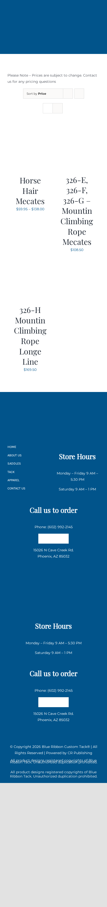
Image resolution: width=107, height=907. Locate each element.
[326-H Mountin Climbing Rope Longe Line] (30, 261)
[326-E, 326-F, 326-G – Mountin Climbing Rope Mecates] (77, 131)
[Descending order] (79, 93)
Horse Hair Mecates (30, 190)
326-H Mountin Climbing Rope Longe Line (30, 335)
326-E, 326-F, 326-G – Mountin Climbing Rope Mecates (76, 210)
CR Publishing (80, 753)
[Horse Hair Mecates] (30, 131)
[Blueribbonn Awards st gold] (53, 425)
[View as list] (57, 108)
